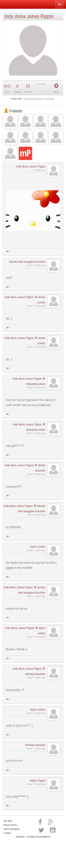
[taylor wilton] (10, 137)
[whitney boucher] (25, 137)
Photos (17, 92)
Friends (15, 111)
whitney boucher (35, 745)
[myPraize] (11, 4)
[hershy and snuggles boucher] (10, 121)
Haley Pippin (37, 780)
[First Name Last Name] (10, 153)
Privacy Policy (10, 825)
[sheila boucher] (56, 121)
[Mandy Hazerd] (25, 121)
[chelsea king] (41, 121)
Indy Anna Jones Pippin (30, 166)
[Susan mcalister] (56, 137)
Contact (7, 833)
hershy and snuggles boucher (27, 261)
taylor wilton (37, 546)
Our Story (8, 821)
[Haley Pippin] (41, 137)
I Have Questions (12, 829)
